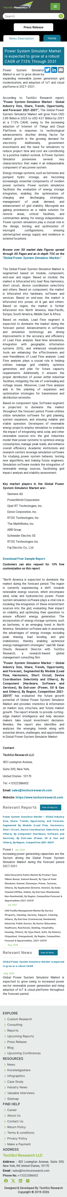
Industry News (17, 1087)
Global (8, 258)
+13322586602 (28, 1175)
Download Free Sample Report (24, 559)
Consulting (14, 1024)
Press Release (17, 1042)
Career (12, 1110)
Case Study (15, 1081)
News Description (21, 38)
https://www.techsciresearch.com (39, 797)
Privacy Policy (17, 1138)
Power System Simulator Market (36, 258)
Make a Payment (19, 1144)
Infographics (16, 1076)
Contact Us (15, 1121)
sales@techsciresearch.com (32, 790)
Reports (12, 1030)
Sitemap (13, 1099)
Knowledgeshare (19, 1070)
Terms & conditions (20, 1132)
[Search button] (61, 16)
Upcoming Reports (20, 1036)
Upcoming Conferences (24, 1053)
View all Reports (50, 807)
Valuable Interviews (20, 1093)
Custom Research (19, 1019)
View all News (47, 952)
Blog (10, 1047)
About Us (13, 1115)
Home (52, 38)
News (11, 1064)
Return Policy (16, 1127)
